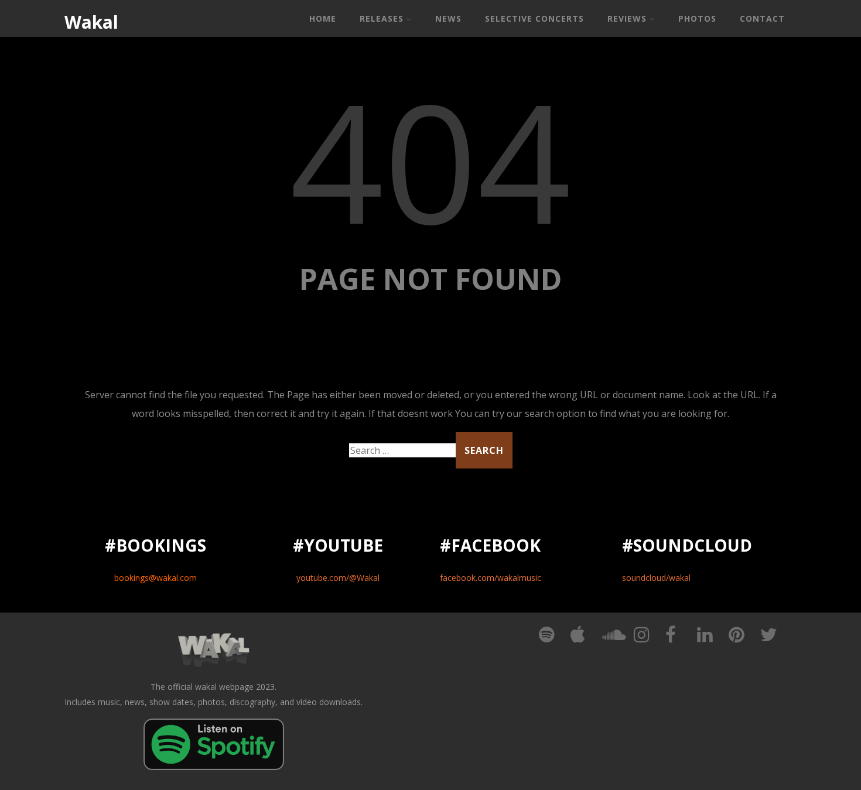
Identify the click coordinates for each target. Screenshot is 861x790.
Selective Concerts (534, 18)
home (322, 18)
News (448, 18)
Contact (762, 18)
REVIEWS (627, 18)
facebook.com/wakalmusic (490, 577)
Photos (697, 18)
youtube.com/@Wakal (338, 577)
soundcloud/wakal (656, 577)
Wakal (91, 22)
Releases (382, 18)
